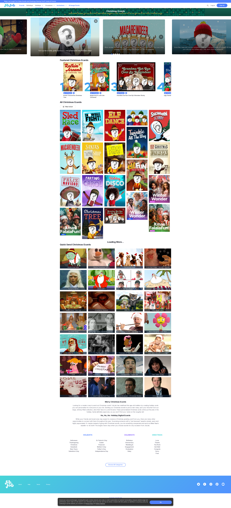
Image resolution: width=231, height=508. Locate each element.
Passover (101, 445)
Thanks (157, 442)
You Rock (157, 445)
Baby (129, 451)
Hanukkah (73, 447)
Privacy (48, 484)
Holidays (38, 5)
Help (29, 484)
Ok (161, 502)
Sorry (157, 451)
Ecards (21, 5)
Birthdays (30, 5)
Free (157, 453)
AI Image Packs (74, 5)
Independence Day (101, 451)
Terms (38, 484)
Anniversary (129, 442)
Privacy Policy (89, 503)
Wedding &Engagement (129, 446)
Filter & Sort (69, 106)
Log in (213, 5)
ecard (143, 421)
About (20, 484)
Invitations (60, 5)
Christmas (73, 445)
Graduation (129, 449)
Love (157, 440)
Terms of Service (100, 503)
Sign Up (222, 5)
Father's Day (101, 449)
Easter (101, 442)
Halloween (73, 440)
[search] (208, 5)
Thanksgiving (73, 442)
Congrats (157, 449)
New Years (74, 449)
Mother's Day (101, 447)
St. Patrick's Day (101, 440)
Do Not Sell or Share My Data (115, 497)
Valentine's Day (74, 451)
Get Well (157, 447)
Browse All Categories (115, 464)
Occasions (48, 5)
